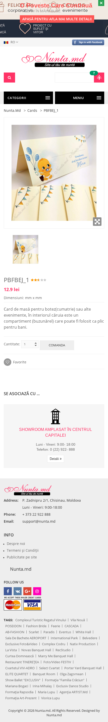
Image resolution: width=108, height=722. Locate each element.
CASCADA (72, 626)
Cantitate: (12, 344)
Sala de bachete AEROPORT (25, 638)
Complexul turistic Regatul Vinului (40, 620)
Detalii (55, 459)
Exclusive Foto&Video (21, 644)
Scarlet (34, 632)
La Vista (11, 650)
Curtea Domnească (19, 656)
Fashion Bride (36, 626)
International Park (64, 638)
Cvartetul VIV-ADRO (20, 668)
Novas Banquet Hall (36, 650)
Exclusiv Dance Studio (72, 686)
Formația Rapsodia (19, 692)
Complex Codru (53, 644)
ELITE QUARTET (16, 674)
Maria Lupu (46, 692)
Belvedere (89, 638)
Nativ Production (82, 644)
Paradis (49, 632)
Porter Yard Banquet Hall (82, 668)
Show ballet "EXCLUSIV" (22, 680)
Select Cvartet (49, 668)
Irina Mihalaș (42, 686)
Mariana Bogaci (16, 686)
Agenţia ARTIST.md (74, 692)
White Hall (83, 632)
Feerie (55, 626)
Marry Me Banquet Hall (55, 656)
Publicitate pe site (22, 557)
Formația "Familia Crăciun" (64, 680)
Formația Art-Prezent (21, 698)
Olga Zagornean (71, 674)
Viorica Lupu (50, 698)
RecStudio (63, 650)
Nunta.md (12, 110)
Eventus (65, 632)
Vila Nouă (78, 620)
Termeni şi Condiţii (23, 550)
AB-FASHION (14, 632)
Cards (32, 110)
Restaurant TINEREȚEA (22, 662)
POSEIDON (13, 626)
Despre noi (16, 543)
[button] (12, 42)
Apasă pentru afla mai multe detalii (57, 19)
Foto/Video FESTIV (57, 662)
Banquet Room (44, 674)
